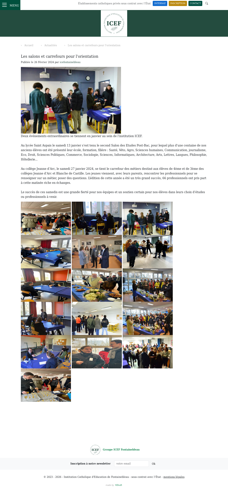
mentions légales (173, 476)
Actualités (50, 45)
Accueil (28, 45)
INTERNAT (160, 3)
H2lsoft (118, 485)
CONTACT (195, 3)
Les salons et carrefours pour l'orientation (94, 45)
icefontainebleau (70, 62)
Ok (153, 463)
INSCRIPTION (177, 3)
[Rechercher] (206, 3)
